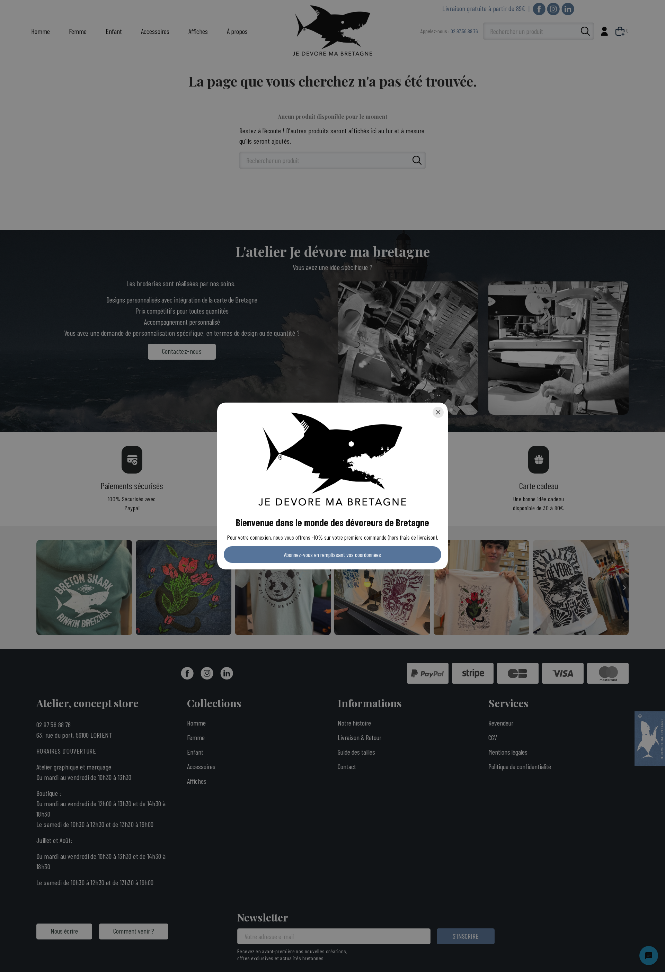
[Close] (438, 412)
